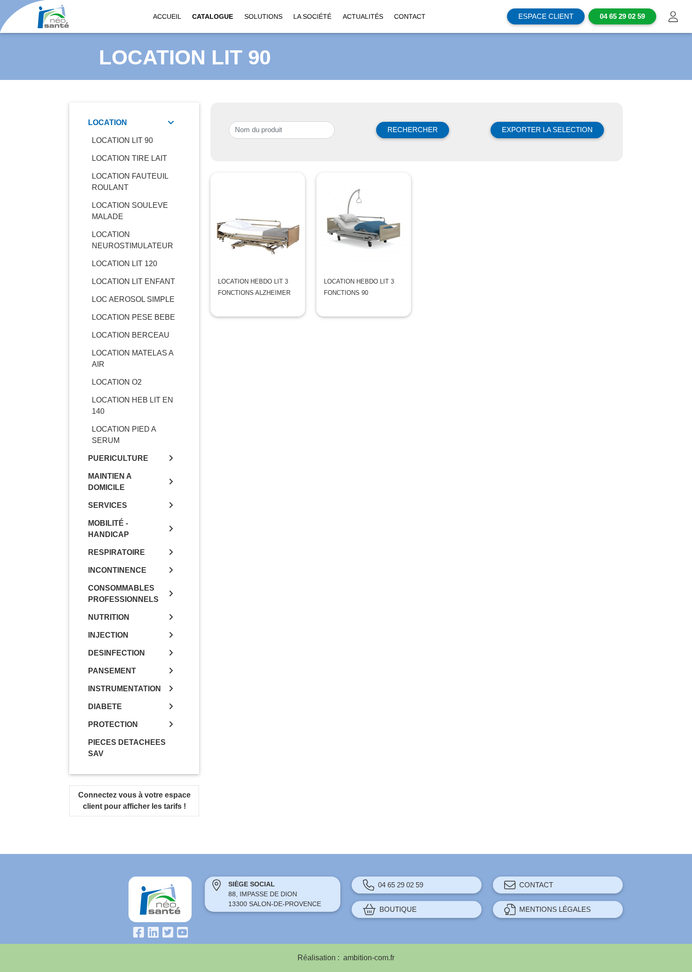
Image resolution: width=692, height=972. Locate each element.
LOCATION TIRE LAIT (129, 158)
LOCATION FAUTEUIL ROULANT (130, 181)
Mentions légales (555, 909)
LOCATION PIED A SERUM (124, 434)
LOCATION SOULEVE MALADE (130, 211)
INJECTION (108, 635)
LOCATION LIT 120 (124, 264)
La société (312, 16)
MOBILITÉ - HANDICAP (108, 528)
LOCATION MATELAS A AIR (132, 358)
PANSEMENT (112, 671)
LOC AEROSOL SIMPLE (133, 299)
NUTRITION (108, 617)
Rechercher (412, 130)
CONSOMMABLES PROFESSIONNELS (123, 593)
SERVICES (107, 505)
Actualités (363, 16)
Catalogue (212, 16)
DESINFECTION (116, 653)
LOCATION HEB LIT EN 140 (132, 405)
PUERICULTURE (118, 458)
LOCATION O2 (117, 382)
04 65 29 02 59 (400, 885)
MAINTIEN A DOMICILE (109, 481)
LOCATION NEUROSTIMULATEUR (132, 240)
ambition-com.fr (368, 958)
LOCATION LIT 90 (122, 140)
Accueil (167, 16)
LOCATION (107, 122)
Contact (410, 16)
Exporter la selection (547, 130)
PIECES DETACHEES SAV (127, 748)
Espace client (545, 16)
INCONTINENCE (117, 570)
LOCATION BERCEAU (130, 335)
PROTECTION (113, 724)
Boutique (398, 909)
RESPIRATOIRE (116, 552)
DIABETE (105, 707)
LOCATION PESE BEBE (133, 317)
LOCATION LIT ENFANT (133, 281)
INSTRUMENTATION (124, 689)
